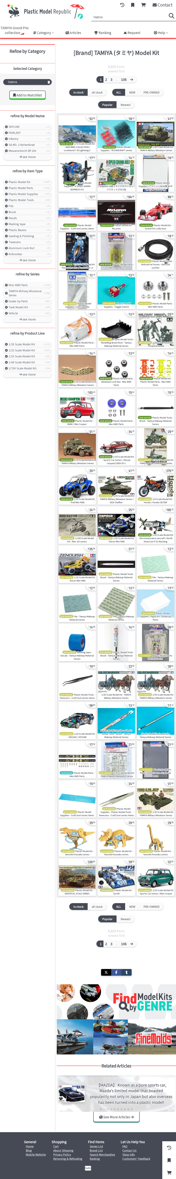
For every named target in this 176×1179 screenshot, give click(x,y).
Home (30, 1146)
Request (133, 32)
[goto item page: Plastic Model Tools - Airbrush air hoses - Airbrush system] (155, 251)
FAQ (124, 1146)
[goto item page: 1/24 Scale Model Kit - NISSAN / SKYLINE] (77, 720)
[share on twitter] (106, 972)
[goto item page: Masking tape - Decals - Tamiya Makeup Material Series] (77, 642)
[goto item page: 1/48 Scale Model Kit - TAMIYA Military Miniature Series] (155, 134)
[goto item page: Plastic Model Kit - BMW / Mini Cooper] (77, 408)
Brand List (96, 1150)
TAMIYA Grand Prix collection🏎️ (15, 30)
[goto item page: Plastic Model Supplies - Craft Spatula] (77, 290)
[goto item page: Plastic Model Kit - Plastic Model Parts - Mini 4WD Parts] (155, 368)
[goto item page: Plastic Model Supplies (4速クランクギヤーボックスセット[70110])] (116, 173)
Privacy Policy (62, 1154)
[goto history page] (122, 5)
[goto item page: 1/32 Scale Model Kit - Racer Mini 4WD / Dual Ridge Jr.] (77, 251)
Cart (56, 1146)
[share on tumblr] (127, 972)
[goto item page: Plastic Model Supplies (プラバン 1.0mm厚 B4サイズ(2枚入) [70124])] (155, 173)
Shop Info (128, 1154)
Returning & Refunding (67, 1159)
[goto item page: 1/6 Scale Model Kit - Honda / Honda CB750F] (155, 486)
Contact (165, 5)
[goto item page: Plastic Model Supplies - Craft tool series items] (77, 212)
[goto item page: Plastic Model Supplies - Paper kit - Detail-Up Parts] (155, 603)
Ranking (104, 32)
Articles (75, 32)
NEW (132, 92)
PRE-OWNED (152, 92)
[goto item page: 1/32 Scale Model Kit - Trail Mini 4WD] (77, 486)
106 (124, 79)
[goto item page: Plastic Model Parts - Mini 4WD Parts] (116, 251)
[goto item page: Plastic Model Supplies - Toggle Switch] (116, 290)
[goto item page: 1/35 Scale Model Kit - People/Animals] (155, 329)
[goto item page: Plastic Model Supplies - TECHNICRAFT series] (116, 134)
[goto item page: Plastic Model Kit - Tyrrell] (116, 877)
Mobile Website (36, 1154)
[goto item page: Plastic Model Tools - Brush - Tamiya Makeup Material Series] (155, 408)
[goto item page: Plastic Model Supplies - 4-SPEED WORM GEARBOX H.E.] (77, 173)
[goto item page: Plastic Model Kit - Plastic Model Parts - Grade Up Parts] (155, 760)
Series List (96, 1146)
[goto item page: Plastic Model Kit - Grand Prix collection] (155, 212)
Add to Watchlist (29, 95)
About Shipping (63, 1150)
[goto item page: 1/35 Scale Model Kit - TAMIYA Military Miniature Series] (77, 368)
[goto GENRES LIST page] (116, 1001)
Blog (29, 1150)
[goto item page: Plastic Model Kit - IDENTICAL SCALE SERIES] (77, 877)
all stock (97, 92)
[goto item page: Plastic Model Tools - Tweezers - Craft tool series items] (77, 681)
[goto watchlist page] (133, 5)
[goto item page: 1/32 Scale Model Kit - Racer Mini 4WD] (116, 525)
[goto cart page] (143, 5)
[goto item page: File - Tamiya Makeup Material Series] (155, 564)
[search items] (171, 16)
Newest (125, 105)
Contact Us (129, 1150)
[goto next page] (132, 79)
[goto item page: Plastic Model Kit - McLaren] (116, 212)
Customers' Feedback (136, 1159)
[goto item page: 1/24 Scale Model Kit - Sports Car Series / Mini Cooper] (155, 877)
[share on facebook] (116, 972)
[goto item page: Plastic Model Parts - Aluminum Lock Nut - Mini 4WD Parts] (116, 368)
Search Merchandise (102, 1154)
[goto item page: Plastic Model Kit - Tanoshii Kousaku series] (77, 838)
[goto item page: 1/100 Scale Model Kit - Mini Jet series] (77, 525)
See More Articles (116, 1116)
